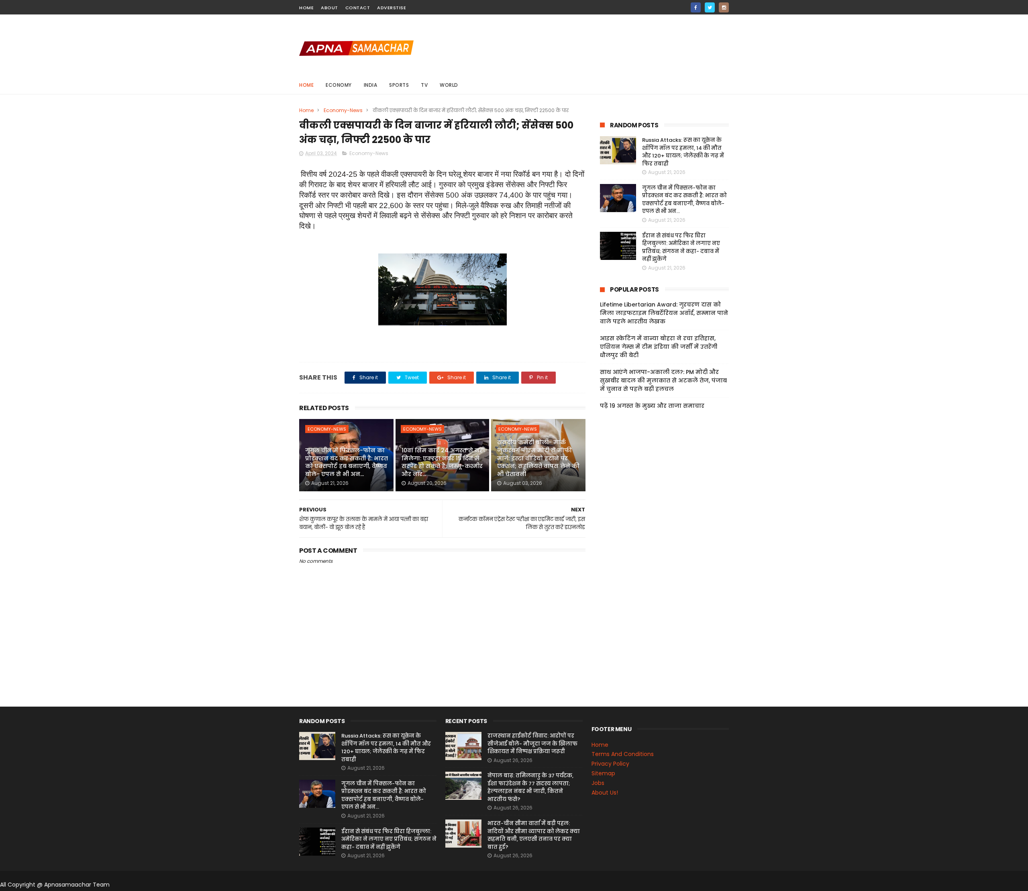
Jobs (598, 783)
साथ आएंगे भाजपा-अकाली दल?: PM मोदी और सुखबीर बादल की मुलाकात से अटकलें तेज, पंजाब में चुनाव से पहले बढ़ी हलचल (663, 380)
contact (357, 7)
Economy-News (343, 110)
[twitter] (710, 7)
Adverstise (391, 7)
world (449, 85)
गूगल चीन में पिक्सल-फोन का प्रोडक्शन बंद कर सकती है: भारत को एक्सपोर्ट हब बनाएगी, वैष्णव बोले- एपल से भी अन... (346, 462)
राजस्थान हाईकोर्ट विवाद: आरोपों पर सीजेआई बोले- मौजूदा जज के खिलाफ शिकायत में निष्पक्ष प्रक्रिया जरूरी (532, 743)
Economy (339, 85)
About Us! (605, 793)
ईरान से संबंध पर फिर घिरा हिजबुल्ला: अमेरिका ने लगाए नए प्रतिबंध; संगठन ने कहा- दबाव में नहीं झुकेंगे (681, 247)
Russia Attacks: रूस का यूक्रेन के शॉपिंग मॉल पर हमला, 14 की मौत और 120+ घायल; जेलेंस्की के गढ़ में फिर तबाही (683, 152)
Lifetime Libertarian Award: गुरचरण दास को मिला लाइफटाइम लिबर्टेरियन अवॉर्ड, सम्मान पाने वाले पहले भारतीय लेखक (664, 312)
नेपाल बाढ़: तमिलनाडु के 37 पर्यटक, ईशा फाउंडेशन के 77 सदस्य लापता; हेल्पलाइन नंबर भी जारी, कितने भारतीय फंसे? (530, 787)
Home (306, 85)
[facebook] (696, 7)
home (306, 7)
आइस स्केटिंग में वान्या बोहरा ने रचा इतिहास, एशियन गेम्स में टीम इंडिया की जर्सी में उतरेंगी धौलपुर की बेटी (658, 346)
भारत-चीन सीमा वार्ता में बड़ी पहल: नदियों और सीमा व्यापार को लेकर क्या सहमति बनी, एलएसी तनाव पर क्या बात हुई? (533, 835)
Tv (424, 85)
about (329, 7)
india (370, 85)
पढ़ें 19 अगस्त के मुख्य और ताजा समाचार (652, 406)
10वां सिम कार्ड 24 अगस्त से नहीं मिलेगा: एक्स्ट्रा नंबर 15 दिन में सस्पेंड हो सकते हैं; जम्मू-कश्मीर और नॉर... (443, 462)
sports (399, 85)
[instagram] (724, 7)
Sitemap (603, 773)
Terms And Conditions (623, 754)
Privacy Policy (610, 764)
